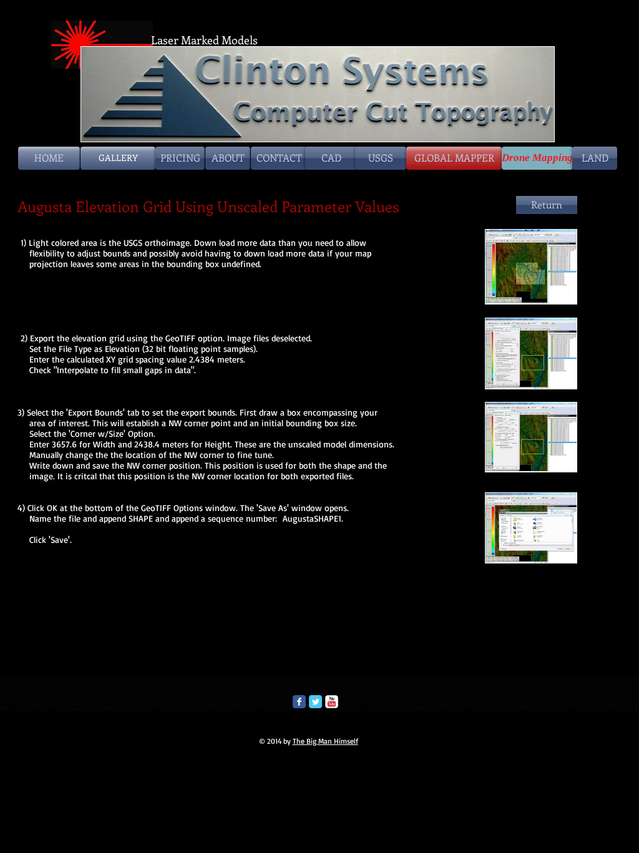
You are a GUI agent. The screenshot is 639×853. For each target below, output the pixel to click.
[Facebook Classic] (299, 701)
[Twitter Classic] (315, 701)
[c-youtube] (331, 701)
